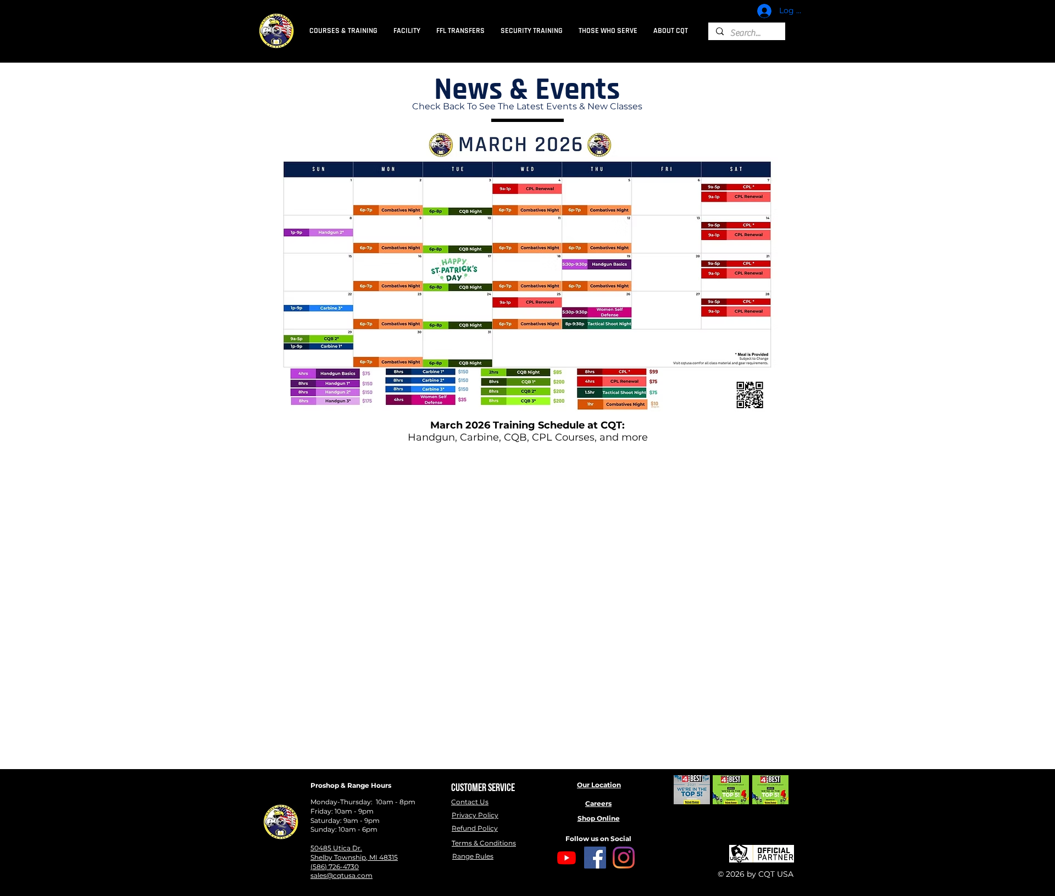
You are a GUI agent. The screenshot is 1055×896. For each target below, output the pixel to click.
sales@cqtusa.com (341, 875)
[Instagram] (624, 858)
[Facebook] (595, 858)
